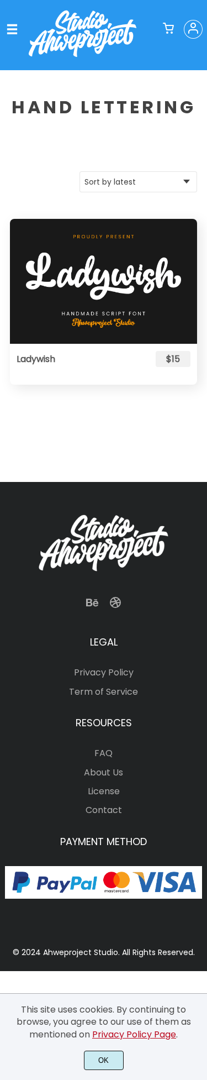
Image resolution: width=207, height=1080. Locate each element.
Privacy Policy (104, 672)
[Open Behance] (92, 606)
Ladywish (36, 359)
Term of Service (103, 691)
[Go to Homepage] (82, 57)
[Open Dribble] (115, 606)
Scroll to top (197, 574)
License (104, 791)
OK (103, 1060)
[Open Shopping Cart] (168, 29)
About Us (103, 772)
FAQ (103, 753)
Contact (104, 810)
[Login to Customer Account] (193, 29)
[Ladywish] (103, 281)
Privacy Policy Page (134, 1034)
